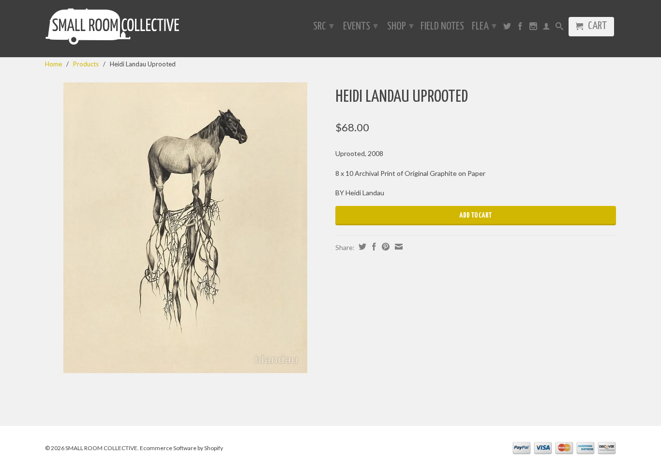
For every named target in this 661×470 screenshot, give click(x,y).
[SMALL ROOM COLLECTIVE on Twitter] (507, 28)
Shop (400, 26)
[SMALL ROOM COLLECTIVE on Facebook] (520, 28)
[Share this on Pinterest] (384, 247)
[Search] (559, 28)
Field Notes (442, 27)
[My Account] (546, 28)
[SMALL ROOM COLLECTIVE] (112, 28)
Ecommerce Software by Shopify (181, 448)
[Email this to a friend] (397, 247)
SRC (323, 26)
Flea (484, 26)
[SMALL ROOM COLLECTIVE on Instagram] (533, 28)
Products (86, 64)
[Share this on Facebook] (373, 247)
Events (360, 26)
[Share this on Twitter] (361, 247)
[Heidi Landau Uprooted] (185, 227)
